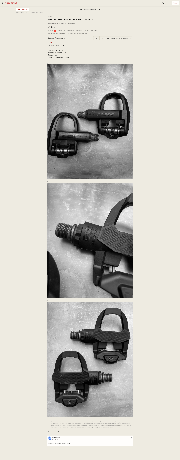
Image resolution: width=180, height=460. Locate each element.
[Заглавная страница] (10, 1)
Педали (50, 16)
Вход (175, 3)
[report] (119, 38)
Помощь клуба (120, 425)
